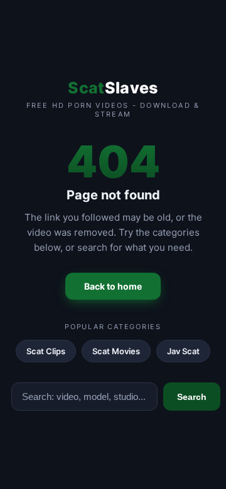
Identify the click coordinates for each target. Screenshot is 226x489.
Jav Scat (183, 351)
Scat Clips (45, 351)
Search (192, 397)
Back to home (113, 286)
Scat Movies (116, 351)
